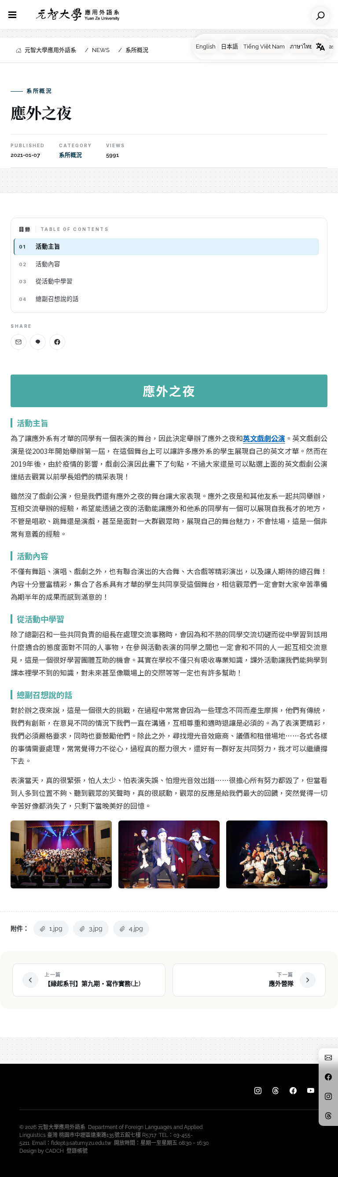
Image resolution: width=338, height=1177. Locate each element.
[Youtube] (311, 1091)
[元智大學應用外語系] (77, 15)
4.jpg (136, 928)
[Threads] (275, 1091)
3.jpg (96, 928)
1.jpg (55, 928)
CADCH (54, 1151)
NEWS (101, 50)
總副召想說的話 (57, 298)
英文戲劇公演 (264, 438)
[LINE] (38, 342)
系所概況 (136, 50)
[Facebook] (57, 342)
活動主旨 (48, 246)
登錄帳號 (77, 1151)
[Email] (18, 342)
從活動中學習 (54, 281)
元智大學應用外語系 (50, 50)
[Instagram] (258, 1091)
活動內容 (48, 263)
